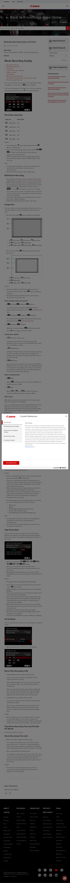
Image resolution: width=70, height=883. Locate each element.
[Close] (66, 416)
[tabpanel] (46, 435)
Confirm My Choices (11, 463)
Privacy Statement (29, 447)
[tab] (12, 422)
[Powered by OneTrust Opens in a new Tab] (60, 468)
